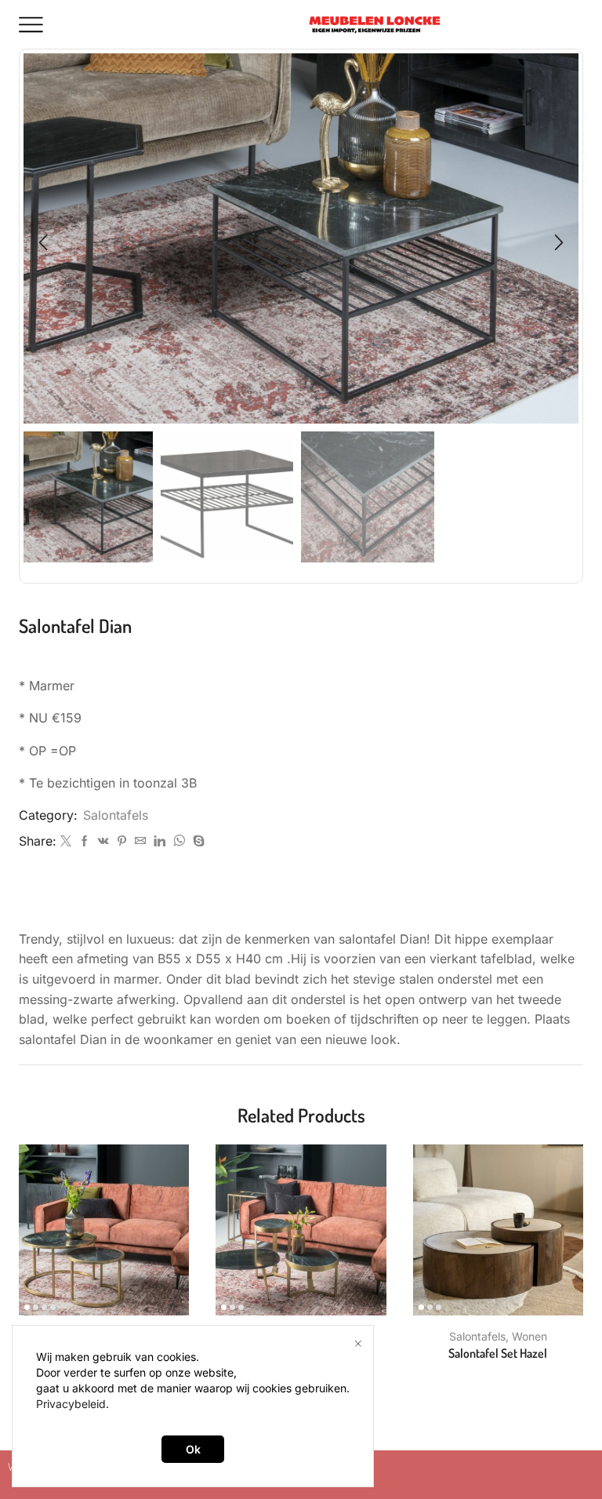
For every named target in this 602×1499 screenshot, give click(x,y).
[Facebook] (84, 841)
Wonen (529, 1336)
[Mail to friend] (140, 841)
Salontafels (115, 815)
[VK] (103, 841)
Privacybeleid (71, 1403)
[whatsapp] (179, 841)
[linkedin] (159, 841)
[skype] (197, 841)
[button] (43, 242)
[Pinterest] (122, 841)
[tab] (301, 901)
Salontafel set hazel (497, 1353)
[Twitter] (65, 841)
